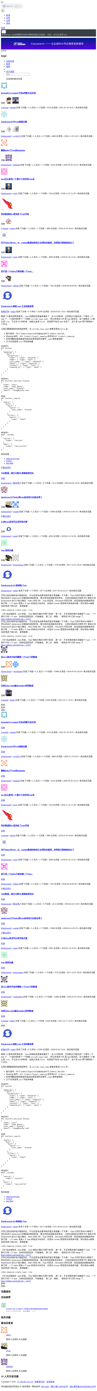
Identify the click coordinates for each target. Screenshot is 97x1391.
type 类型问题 (7, 550)
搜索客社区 (40, 1382)
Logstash (4, 107)
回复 (3, 478)
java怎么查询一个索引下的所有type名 (18, 179)
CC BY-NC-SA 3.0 (25, 1382)
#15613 (9, 461)
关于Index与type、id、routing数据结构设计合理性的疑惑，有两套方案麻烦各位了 (37, 243)
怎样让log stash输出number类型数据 (17, 686)
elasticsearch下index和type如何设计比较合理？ (21, 497)
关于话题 (10, 71)
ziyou (8, 1351)
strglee (12, 228)
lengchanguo (18, 565)
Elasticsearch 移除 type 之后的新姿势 (17, 306)
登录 (3, 28)
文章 (8, 20)
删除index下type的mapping (13, 150)
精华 (8, 64)
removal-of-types (13, 459)
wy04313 (17, 136)
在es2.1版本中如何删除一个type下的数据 (19, 657)
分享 (8, 18)
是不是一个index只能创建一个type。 (17, 271)
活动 (8, 23)
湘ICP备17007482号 (59, 1386)
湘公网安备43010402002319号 (83, 1386)
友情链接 (50, 1382)
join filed (9, 463)
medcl (13, 311)
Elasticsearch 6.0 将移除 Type (14, 585)
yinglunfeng (18, 671)
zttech (8, 1335)
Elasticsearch (6, 136)
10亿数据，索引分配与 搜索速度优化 (17, 473)
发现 (8, 15)
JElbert (16, 286)
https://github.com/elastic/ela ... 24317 (16, 619)
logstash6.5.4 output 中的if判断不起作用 (18, 93)
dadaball (16, 165)
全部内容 (10, 61)
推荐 (8, 67)
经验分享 (5, 311)
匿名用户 (17, 483)
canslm (16, 512)
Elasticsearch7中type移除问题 (14, 122)
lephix (12, 700)
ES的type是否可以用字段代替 (14, 522)
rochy (15, 193)
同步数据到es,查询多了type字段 (15, 214)
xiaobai (13, 107)
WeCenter (45, 1386)
